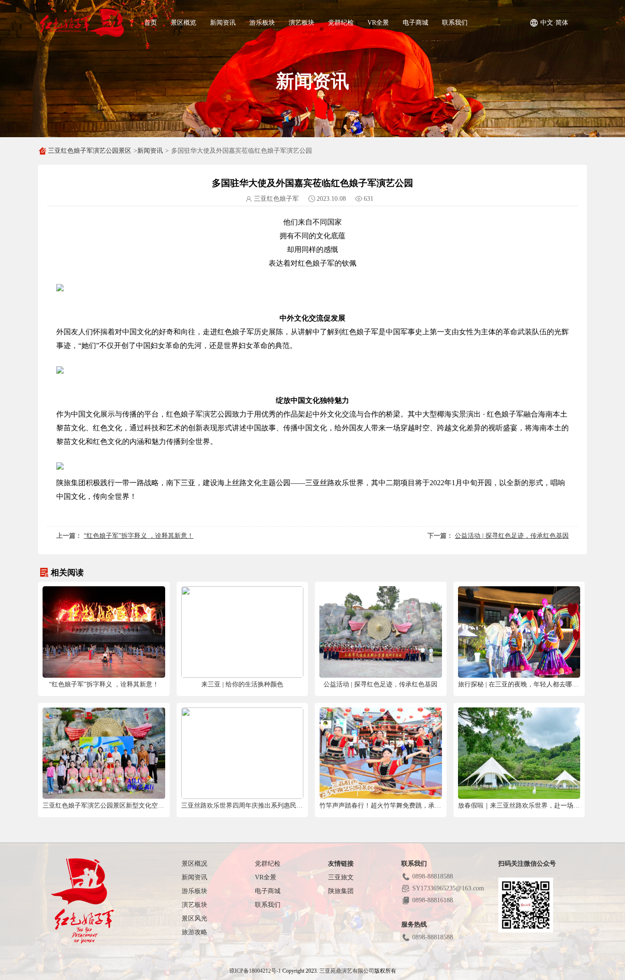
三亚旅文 (341, 877)
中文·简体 (554, 22)
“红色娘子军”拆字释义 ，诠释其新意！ (139, 535)
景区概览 (183, 22)
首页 (150, 22)
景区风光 (194, 918)
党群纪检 (341, 22)
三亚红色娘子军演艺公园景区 (89, 150)
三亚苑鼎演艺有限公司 (346, 971)
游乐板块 (262, 22)
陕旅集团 (341, 891)
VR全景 (378, 22)
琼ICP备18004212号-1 (255, 971)
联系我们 (455, 22)
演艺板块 (301, 22)
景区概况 (194, 863)
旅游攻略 (194, 932)
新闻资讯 (223, 22)
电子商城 (415, 22)
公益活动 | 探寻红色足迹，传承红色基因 (512, 535)
